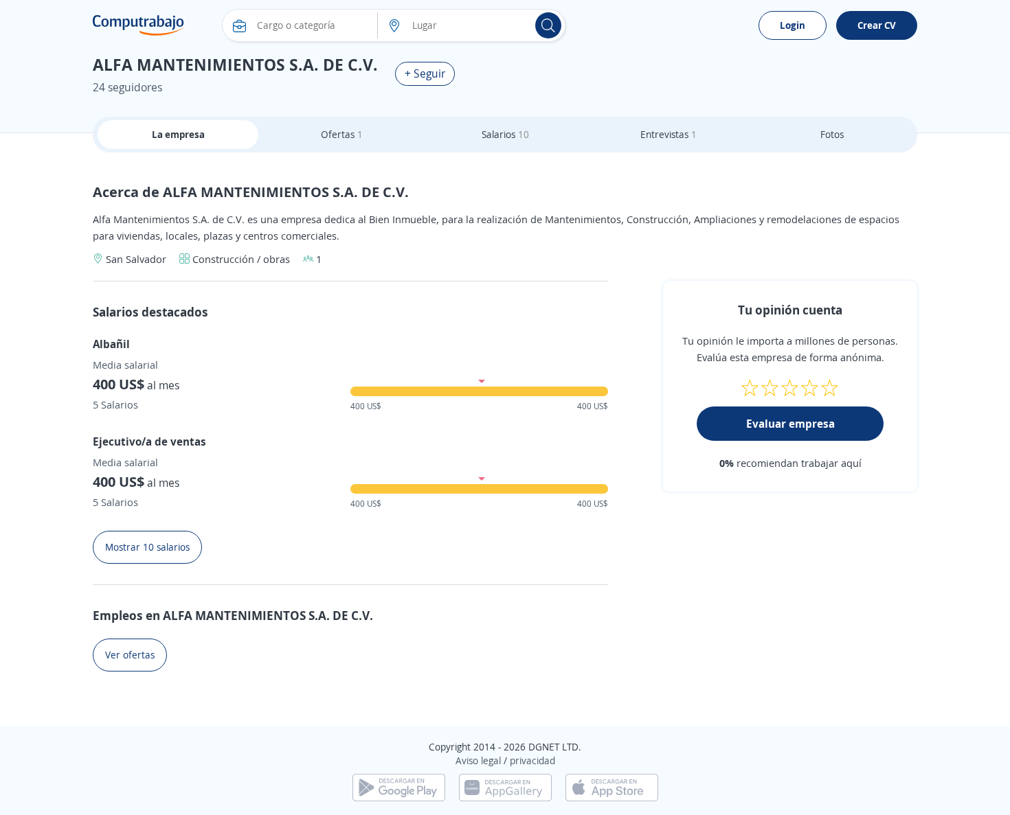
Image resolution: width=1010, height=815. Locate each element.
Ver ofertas (130, 654)
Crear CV (876, 25)
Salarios (505, 134)
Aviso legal (478, 760)
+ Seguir (425, 73)
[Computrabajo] (138, 25)
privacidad (532, 760)
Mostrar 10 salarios (147, 546)
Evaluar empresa (790, 423)
